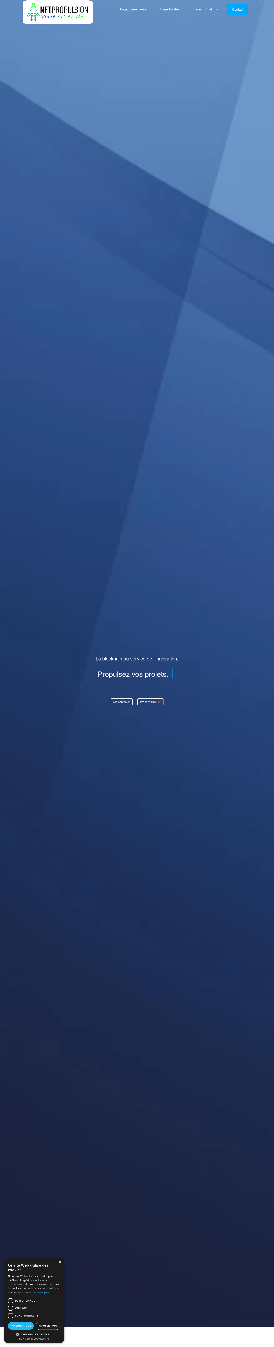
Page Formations (205, 10)
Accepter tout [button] (21, 1325)
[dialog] (34, 1300)
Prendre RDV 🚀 (150, 702)
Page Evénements (133, 10)
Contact (237, 10)
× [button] (59, 1262)
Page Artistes (169, 10)
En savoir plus (41, 1292)
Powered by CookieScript (34, 1338)
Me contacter (121, 702)
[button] (34, 1334)
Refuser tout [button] (48, 1325)
